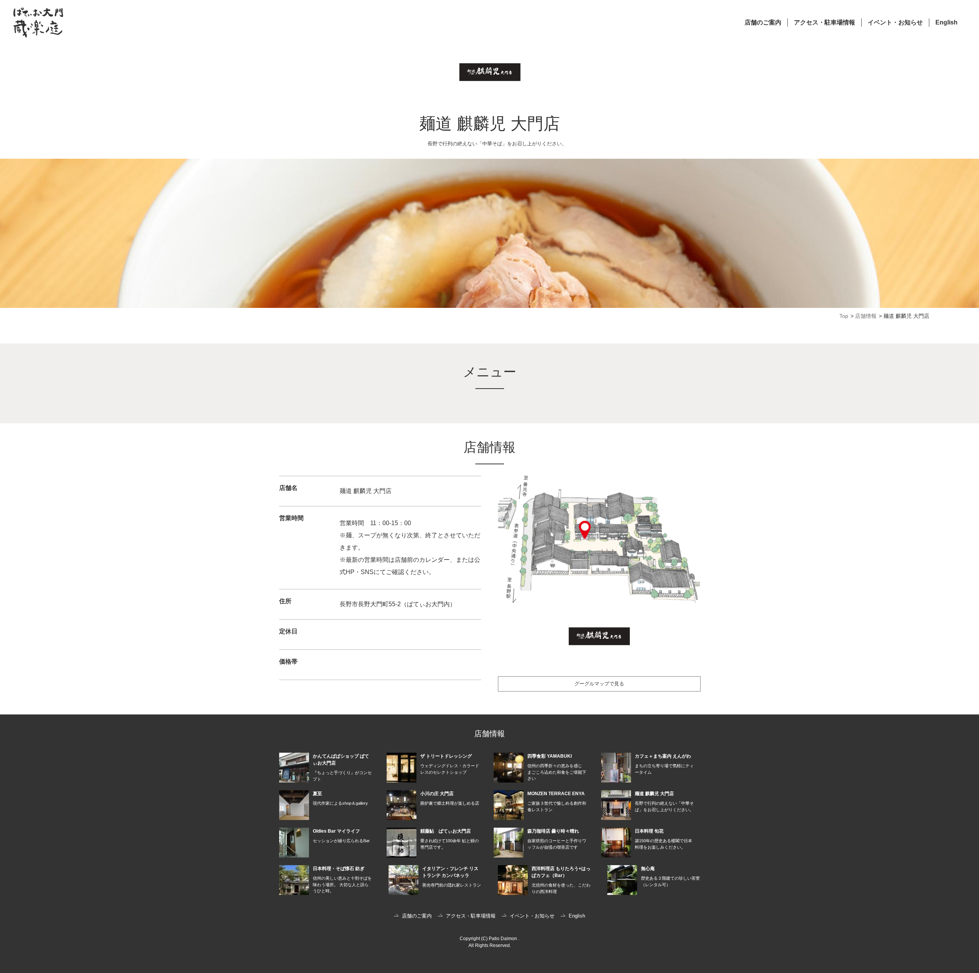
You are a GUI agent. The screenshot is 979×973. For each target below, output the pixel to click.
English (946, 22)
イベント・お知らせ (895, 22)
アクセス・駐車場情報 (824, 22)
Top (843, 316)
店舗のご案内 (763, 22)
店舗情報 (866, 316)
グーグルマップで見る (599, 684)
